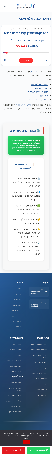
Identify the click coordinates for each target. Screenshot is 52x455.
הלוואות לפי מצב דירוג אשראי (39, 350)
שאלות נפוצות (17, 300)
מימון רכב (44, 95)
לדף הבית (35, 71)
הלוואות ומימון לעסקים (38, 92)
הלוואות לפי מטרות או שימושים (38, 344)
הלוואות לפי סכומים (41, 379)
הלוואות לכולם (41, 88)
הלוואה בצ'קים (16, 371)
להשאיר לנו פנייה (23, 104)
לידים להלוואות (16, 305)
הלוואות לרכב (43, 384)
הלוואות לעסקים (16, 383)
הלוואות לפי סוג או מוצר (40, 362)
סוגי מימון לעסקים (16, 406)
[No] (49, 438)
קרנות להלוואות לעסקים (14, 395)
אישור (27, 442)
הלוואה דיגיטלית (16, 355)
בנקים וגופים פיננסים (41, 368)
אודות (19, 289)
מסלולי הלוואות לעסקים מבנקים (12, 401)
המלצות (18, 294)
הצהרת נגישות (17, 321)
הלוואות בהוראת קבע (15, 366)
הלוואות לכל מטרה (39, 84)
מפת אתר (18, 327)
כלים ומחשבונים (42, 395)
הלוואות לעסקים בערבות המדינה (14, 389)
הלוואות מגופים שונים (38, 99)
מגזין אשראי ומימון (42, 389)
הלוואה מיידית (17, 344)
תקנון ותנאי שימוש (16, 316)
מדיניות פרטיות (16, 310)
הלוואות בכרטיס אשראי (14, 361)
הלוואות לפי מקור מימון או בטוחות (40, 356)
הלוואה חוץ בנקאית (15, 350)
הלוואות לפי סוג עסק (15, 412)
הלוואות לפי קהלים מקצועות (39, 373)
